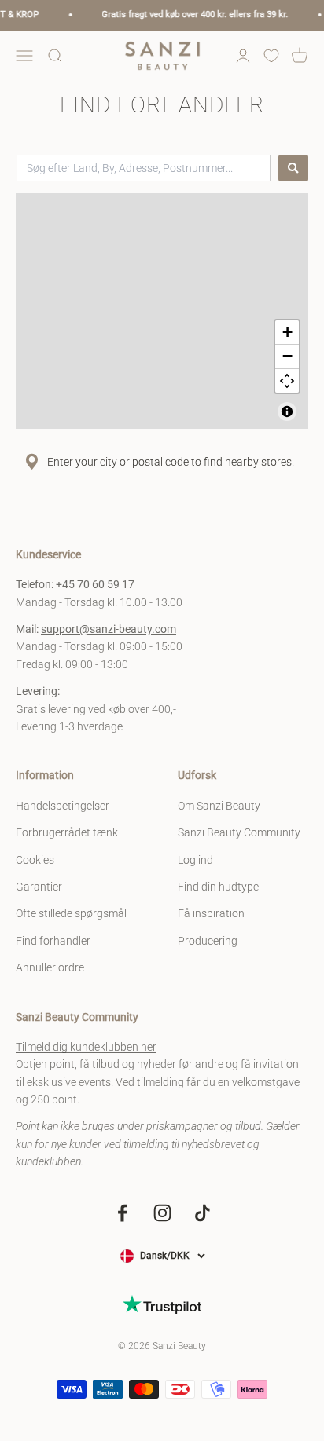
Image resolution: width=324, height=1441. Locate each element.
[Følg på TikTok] (202, 1212)
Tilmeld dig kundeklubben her (86, 1047)
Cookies (35, 860)
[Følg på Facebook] (122, 1212)
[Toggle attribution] (287, 411)
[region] (162, 311)
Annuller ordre (50, 967)
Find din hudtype (218, 886)
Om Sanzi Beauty (219, 805)
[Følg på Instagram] (162, 1212)
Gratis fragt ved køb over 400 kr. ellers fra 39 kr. (191, 14)
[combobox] (144, 168)
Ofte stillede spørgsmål (71, 913)
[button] (287, 332)
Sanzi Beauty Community (239, 832)
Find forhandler (53, 940)
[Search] (293, 168)
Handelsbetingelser (62, 805)
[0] (271, 56)
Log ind (195, 860)
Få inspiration (211, 913)
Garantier (39, 886)
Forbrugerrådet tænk (67, 832)
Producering (207, 940)
